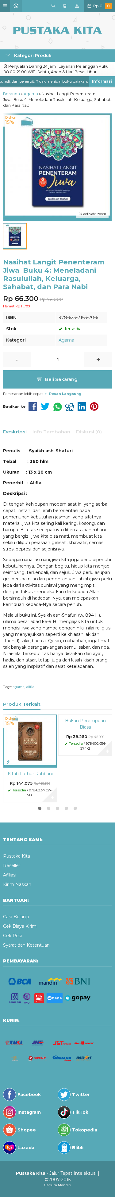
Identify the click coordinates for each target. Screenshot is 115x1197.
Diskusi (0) (89, 432)
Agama (66, 340)
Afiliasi (9, 875)
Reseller (11, 865)
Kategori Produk (32, 55)
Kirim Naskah (17, 884)
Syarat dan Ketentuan (26, 945)
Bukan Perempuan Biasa (85, 724)
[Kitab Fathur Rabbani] (30, 741)
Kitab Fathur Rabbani (30, 773)
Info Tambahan (51, 432)
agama (19, 687)
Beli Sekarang (61, 379)
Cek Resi (12, 935)
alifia (30, 687)
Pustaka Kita (16, 856)
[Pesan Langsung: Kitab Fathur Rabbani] (8, 761)
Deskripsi (15, 432)
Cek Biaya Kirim (19, 926)
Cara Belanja (16, 916)
